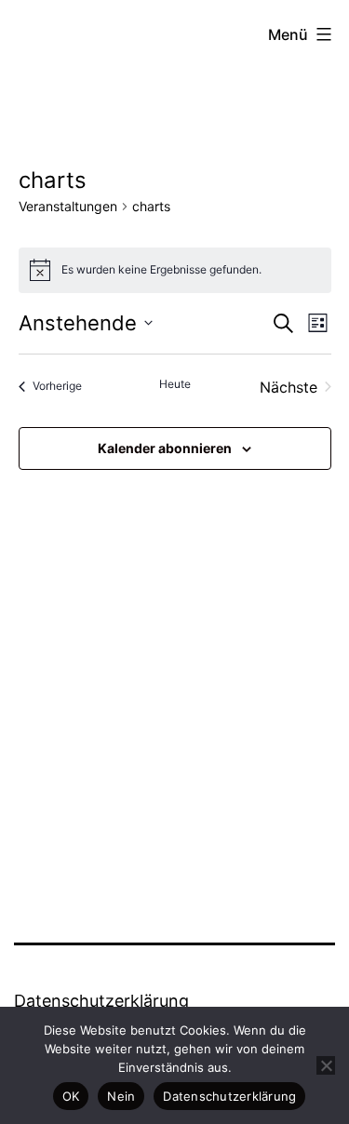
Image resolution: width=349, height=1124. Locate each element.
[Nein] (325, 1065)
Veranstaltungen (68, 206)
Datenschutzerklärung (101, 1000)
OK (71, 1096)
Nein (121, 1096)
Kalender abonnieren (165, 448)
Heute (175, 384)
